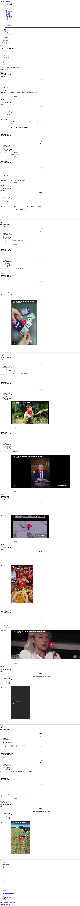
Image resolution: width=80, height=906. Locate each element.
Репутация (9, 33)
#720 (1, 801)
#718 (1, 752)
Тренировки (9, 11)
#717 (1, 726)
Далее (4, 64)
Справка (4, 899)
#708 (1, 274)
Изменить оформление (7, 897)
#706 (1, 221)
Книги (8, 18)
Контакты (9, 25)
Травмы (8, 13)
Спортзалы (9, 20)
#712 (1, 495)
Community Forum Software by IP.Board (8, 902)
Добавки (9, 15)
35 (3, 59)
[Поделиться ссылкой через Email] (3, 881)
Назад (4, 55)
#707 (1, 248)
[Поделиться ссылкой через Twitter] (3, 878)
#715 (1, 610)
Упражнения (9, 12)
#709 (1, 354)
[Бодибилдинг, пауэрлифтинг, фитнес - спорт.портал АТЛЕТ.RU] (10, 4)
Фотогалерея (9, 17)
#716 (1, 666)
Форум (6, 27)
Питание (9, 14)
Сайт (6, 10)
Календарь (9, 32)
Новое (6, 37)
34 (3, 58)
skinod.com (8, 904)
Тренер (8, 19)
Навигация (7, 36)
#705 (1, 185)
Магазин (9, 21)
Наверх (15, 96)
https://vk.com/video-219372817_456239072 (19, 373)
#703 (1, 133)
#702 (1, 99)
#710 (1, 381)
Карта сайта (9, 23)
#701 (1, 72)
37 (3, 61)
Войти (4, 39)
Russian (4, 898)
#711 (1, 431)
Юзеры (6, 31)
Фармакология (10, 16)
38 (3, 62)
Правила (4, 890)
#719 (1, 777)
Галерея (6, 30)
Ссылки (9, 22)
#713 (1, 544)
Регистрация (5, 40)
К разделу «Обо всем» (4, 874)
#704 (1, 160)
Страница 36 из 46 (6, 57)
